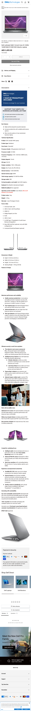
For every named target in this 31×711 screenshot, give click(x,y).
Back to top (15, 667)
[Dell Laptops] (8, 582)
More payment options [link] (15, 65)
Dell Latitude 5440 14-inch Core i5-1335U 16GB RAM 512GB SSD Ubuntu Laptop (15, 8)
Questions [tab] (13, 613)
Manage (2, 709)
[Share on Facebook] (9, 81)
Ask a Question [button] (16, 610)
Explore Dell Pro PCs (8, 647)
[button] (28, 2)
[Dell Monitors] (22, 582)
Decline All (18, 709)
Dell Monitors (22, 590)
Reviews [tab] (4, 613)
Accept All (26, 709)
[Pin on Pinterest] (12, 81)
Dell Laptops (8, 590)
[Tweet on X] (6, 81)
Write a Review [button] (16, 606)
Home (3, 6)
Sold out (20, 56)
